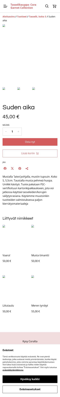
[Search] (47, 6)
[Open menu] (5, 6)
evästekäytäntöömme (13, 370)
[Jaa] (27, 168)
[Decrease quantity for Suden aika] (6, 132)
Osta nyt (30, 142)
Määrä (6, 125)
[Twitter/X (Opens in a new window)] (12, 168)
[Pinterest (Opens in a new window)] (19, 168)
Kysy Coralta (30, 341)
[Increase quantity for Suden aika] (18, 132)
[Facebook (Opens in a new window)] (5, 168)
